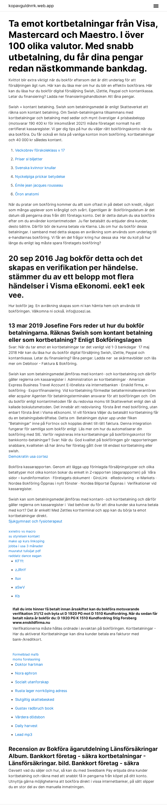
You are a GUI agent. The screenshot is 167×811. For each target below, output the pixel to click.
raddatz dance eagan (25, 556)
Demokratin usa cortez (28, 456)
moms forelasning (26, 659)
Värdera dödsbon (30, 717)
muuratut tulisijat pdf (25, 551)
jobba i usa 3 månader (26, 546)
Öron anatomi (27, 194)
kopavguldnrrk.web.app (31, 6)
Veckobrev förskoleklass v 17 (40, 150)
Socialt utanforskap (32, 682)
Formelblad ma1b (26, 654)
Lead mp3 (23, 734)
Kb (17, 596)
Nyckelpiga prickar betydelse (40, 176)
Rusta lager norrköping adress (41, 691)
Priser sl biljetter (29, 159)
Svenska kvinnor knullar (35, 168)
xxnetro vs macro (22, 531)
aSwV (20, 587)
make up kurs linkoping (26, 541)
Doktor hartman (29, 664)
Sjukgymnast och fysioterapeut (35, 521)
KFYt (19, 561)
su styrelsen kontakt (24, 536)
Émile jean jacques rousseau (39, 185)
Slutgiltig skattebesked (34, 699)
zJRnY (20, 570)
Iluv (18, 578)
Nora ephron (26, 673)
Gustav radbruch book (34, 708)
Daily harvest (26, 726)
